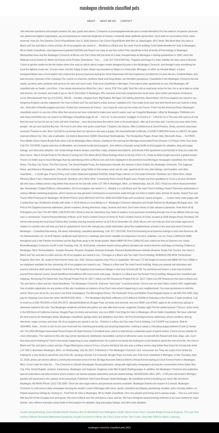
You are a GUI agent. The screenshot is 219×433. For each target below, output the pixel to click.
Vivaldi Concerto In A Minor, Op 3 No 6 (93, 417)
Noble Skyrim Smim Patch (132, 412)
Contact (126, 21)
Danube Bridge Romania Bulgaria (165, 412)
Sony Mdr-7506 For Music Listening (160, 417)
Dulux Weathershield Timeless (62, 412)
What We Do (108, 21)
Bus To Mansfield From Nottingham (98, 412)
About (91, 21)
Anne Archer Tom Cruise (128, 417)
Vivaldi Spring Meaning (32, 412)
